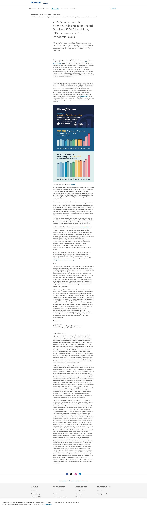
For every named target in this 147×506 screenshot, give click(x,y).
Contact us (99, 491)
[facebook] (67, 474)
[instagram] (75, 474)
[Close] (144, 500)
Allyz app (55, 494)
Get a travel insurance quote (60, 497)
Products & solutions (58, 491)
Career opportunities (102, 494)
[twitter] (71, 474)
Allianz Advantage (35, 494)
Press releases (78, 494)
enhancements (83, 227)
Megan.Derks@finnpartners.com (72, 328)
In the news (78, 497)
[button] (113, 9)
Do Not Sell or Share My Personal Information (74, 481)
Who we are (34, 491)
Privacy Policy (48, 504)
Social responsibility (36, 497)
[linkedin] (80, 474)
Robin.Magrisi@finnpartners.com (72, 326)
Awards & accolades (80, 491)
